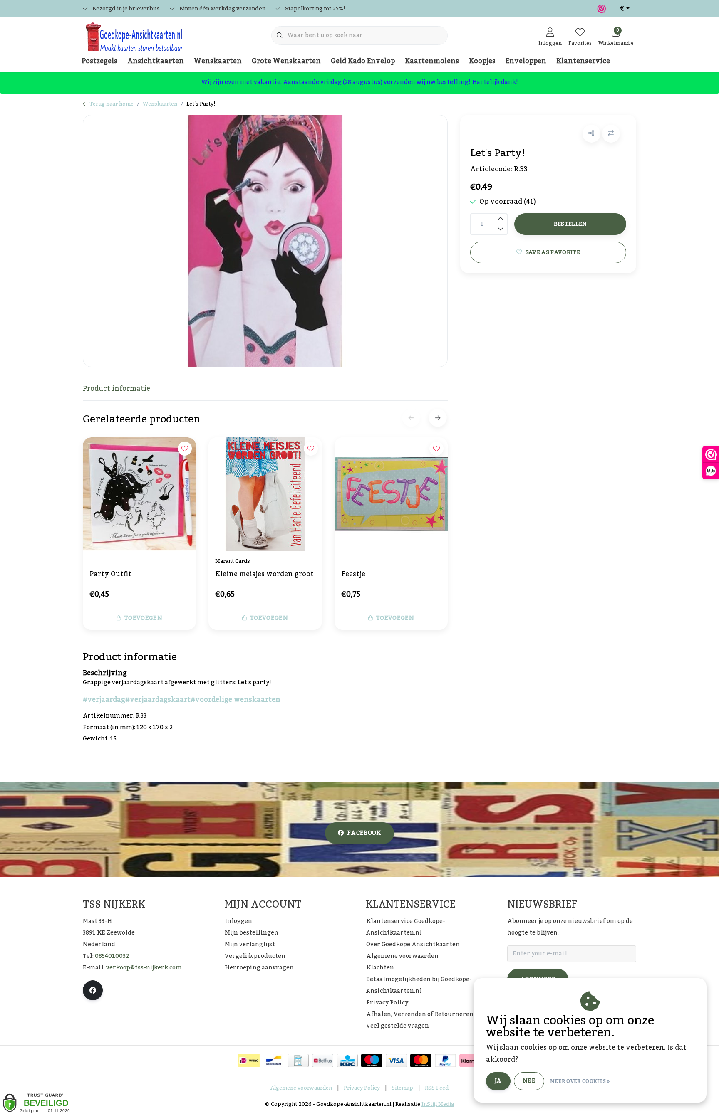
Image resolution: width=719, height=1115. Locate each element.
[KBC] (347, 1060)
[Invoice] (298, 1060)
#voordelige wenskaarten (235, 699)
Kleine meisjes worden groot (264, 575)
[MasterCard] (420, 1060)
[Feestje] (391, 493)
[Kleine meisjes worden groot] (265, 493)
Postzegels (99, 61)
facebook (364, 833)
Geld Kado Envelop (363, 61)
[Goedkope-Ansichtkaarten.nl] (134, 40)
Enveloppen (526, 61)
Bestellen (570, 223)
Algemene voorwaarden (301, 1088)
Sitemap (402, 1088)
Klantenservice (583, 61)
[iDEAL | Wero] (249, 1060)
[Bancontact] (273, 1060)
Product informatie (116, 388)
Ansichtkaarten (155, 61)
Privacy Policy (362, 1088)
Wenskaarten (218, 61)
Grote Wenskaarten (286, 61)
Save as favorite (552, 252)
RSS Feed (437, 1088)
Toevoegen (143, 618)
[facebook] (93, 990)
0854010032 (112, 956)
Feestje (353, 575)
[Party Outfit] (139, 493)
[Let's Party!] (265, 241)
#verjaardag (104, 699)
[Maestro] (371, 1060)
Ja (498, 1081)
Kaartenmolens (432, 61)
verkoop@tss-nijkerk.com (144, 968)
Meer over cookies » (580, 1081)
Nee (529, 1081)
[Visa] (396, 1060)
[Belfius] (322, 1060)
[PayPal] (445, 1060)
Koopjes (482, 61)
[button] (591, 134)
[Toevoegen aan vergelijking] (611, 134)
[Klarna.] (470, 1060)
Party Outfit (110, 575)
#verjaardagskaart (158, 699)
